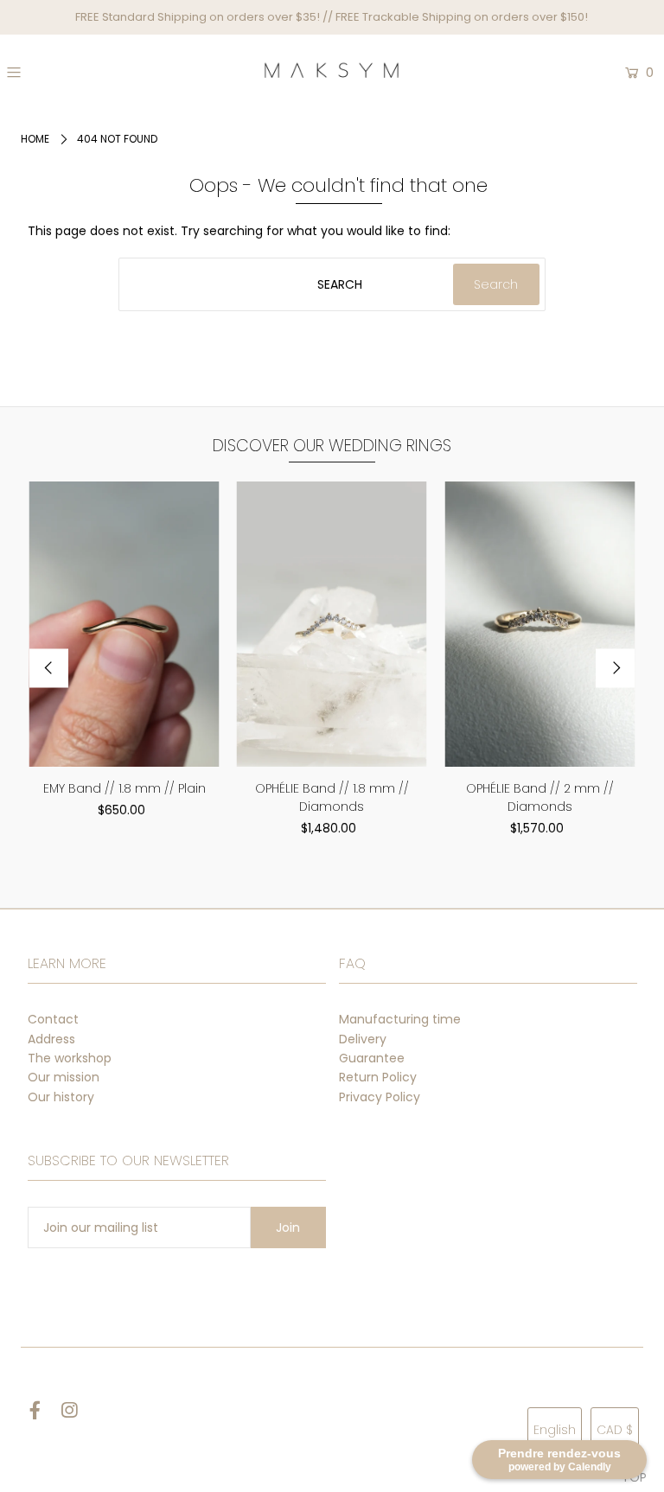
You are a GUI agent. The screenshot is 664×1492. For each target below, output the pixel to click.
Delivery (362, 1039)
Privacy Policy (379, 1097)
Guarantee (372, 1058)
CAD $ (615, 1429)
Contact (53, 1019)
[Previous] (48, 667)
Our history (61, 1097)
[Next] (615, 667)
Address (51, 1039)
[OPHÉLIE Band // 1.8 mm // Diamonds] (332, 624)
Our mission (63, 1077)
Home (35, 138)
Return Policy (378, 1077)
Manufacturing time (400, 1019)
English (554, 1429)
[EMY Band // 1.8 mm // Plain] (124, 624)
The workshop (70, 1058)
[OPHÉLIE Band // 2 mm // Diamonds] (539, 624)
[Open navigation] (66, 72)
